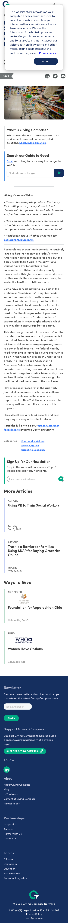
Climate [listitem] (8, 859)
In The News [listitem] (11, 794)
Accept (45, 61)
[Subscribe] (60, 478)
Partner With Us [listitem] (13, 833)
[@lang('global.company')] (6, 4)
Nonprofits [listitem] (10, 824)
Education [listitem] (9, 868)
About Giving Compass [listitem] (17, 784)
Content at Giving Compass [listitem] (19, 798)
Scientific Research (33, 449)
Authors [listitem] (8, 829)
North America (30, 445)
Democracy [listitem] (10, 863)
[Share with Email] (63, 76)
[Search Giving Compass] (54, 4)
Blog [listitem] (6, 789)
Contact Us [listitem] (10, 838)
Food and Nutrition (32, 441)
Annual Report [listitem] (12, 803)
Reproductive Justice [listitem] (15, 878)
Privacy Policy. (47, 53)
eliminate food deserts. (19, 239)
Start (10, 161)
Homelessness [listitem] (12, 873)
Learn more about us (32, 142)
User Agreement (34, 918)
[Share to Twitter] (55, 76)
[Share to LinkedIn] (47, 76)
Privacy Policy (34, 914)
